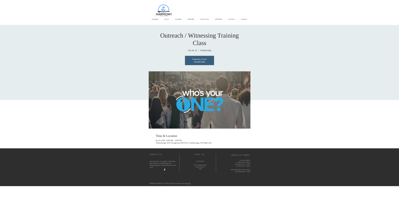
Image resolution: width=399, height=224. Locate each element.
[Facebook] (164, 169)
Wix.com (187, 183)
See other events (199, 62)
